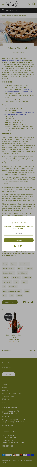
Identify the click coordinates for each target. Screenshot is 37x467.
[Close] (33, 219)
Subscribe (18, 240)
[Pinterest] (21, 246)
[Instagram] (18, 246)
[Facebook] (15, 246)
